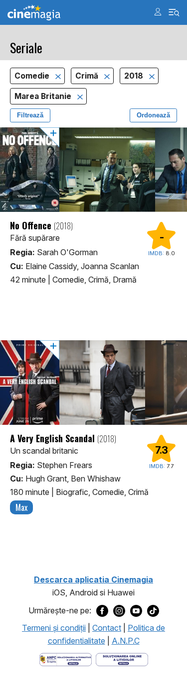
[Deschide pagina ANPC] (65, 659)
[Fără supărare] (93, 169)
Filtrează (30, 115)
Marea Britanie (43, 96)
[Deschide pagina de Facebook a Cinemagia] (102, 610)
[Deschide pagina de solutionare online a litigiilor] (122, 659)
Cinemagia (33, 12)
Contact (106, 628)
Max (21, 507)
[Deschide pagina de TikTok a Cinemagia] (153, 610)
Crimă (87, 76)
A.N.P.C (126, 641)
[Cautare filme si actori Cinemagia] (174, 12)
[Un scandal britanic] (93, 382)
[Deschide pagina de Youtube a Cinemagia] (136, 610)
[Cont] (158, 11)
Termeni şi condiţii (54, 628)
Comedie (32, 76)
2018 (134, 76)
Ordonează (153, 115)
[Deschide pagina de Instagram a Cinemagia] (119, 610)
